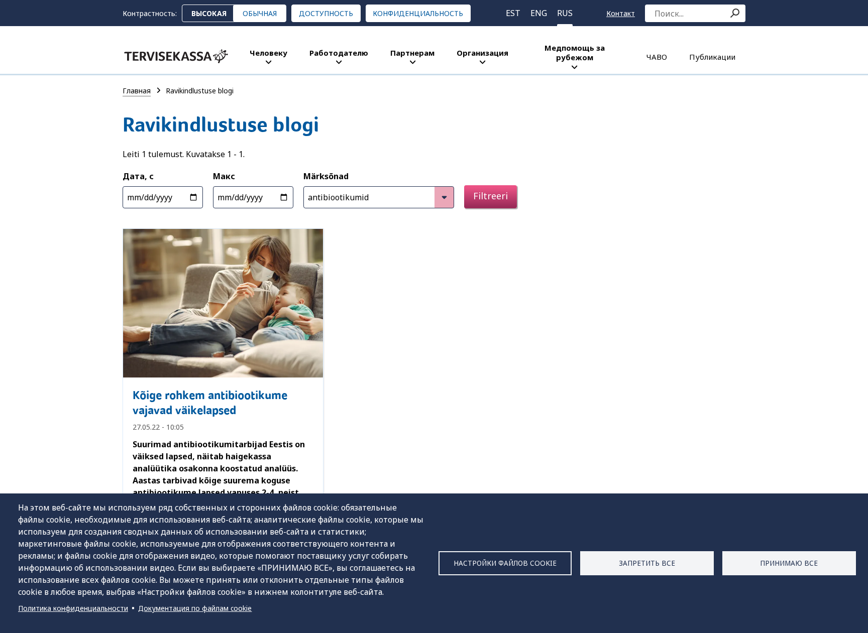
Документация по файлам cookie (195, 608)
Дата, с (138, 176)
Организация (482, 53)
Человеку (268, 53)
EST (513, 13)
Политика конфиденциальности (73, 608)
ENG (538, 13)
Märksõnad (326, 176)
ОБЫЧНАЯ (260, 13)
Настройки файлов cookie (505, 563)
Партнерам (412, 53)
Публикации (712, 57)
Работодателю (338, 53)
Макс (224, 176)
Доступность (326, 13)
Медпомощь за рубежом (575, 52)
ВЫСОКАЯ (209, 13)
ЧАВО (656, 57)
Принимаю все (789, 563)
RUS (565, 13)
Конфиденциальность (418, 13)
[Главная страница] (176, 56)
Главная (137, 90)
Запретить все (647, 563)
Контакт (620, 13)
